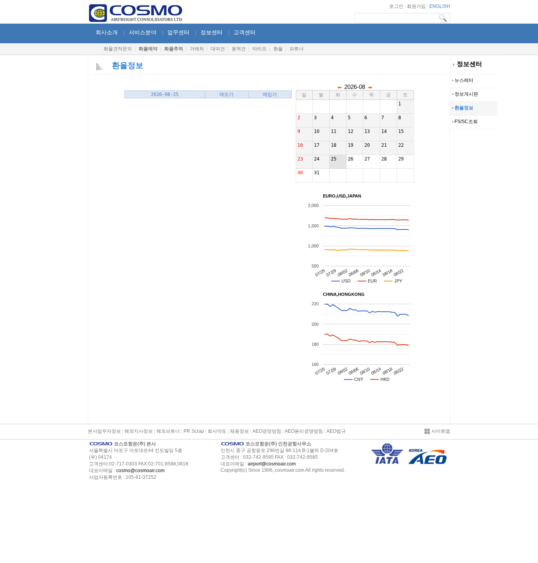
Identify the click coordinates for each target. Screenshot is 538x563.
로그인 (396, 6)
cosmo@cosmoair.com (140, 470)
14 (384, 131)
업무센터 (178, 32)
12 (350, 131)
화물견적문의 (118, 49)
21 (384, 145)
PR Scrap (194, 431)
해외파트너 (168, 431)
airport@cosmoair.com (272, 464)
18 (333, 145)
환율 (278, 49)
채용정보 (239, 431)
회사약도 (217, 431)
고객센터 (245, 32)
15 (401, 131)
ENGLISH (439, 6)
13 (367, 131)
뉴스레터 (463, 80)
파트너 (296, 49)
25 (333, 159)
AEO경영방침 (266, 431)
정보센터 (469, 64)
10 (316, 131)
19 (350, 145)
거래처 (197, 49)
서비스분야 (142, 32)
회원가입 (416, 6)
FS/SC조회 (465, 121)
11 (333, 131)
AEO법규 (336, 431)
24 (316, 159)
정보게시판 (465, 94)
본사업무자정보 (104, 431)
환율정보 (463, 108)
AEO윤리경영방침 (304, 431)
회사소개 (107, 32)
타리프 (259, 49)
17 (316, 145)
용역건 (239, 49)
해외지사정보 (138, 431)
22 (401, 145)
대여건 (218, 49)
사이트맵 (440, 431)
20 (367, 145)
